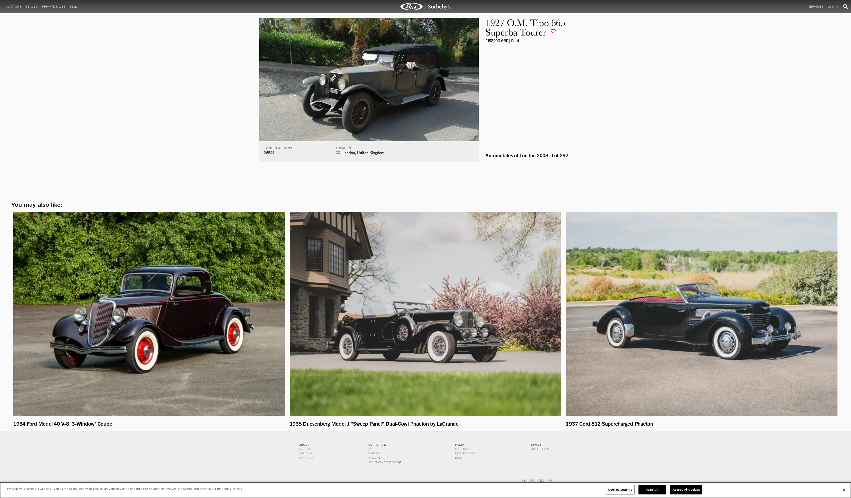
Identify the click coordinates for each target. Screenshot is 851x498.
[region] (425, 490)
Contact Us (306, 458)
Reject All (652, 489)
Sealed (32, 6)
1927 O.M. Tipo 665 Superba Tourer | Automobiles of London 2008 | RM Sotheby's (425, 6)
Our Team (305, 453)
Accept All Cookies (686, 489)
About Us (305, 449)
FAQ (370, 449)
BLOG (458, 458)
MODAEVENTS (377, 458)
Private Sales (53, 6)
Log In (833, 6)
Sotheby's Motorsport (383, 462)
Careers (373, 453)
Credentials (463, 449)
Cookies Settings (540, 449)
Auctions (13, 6)
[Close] (844, 490)
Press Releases (465, 453)
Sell (73, 6)
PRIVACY (535, 444)
